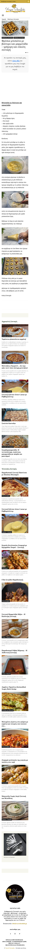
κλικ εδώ (16, 61)
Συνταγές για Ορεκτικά (7, 710)
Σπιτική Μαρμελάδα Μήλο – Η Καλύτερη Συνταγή (13, 615)
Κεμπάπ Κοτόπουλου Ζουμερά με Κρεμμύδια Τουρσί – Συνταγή (14, 546)
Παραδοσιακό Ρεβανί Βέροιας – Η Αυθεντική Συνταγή (14, 651)
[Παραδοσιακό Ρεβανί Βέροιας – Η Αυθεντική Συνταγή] (15, 665)
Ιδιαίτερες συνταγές (13, 19)
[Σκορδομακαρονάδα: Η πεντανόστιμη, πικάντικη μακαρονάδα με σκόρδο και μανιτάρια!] (15, 441)
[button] (3, 15)
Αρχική (4, 19)
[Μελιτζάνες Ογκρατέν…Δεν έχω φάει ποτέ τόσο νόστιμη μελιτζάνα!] (15, 357)
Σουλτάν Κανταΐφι (9, 423)
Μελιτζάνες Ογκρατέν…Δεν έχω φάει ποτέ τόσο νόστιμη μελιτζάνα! (15, 367)
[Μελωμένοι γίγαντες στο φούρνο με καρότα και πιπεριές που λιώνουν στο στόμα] (15, 738)
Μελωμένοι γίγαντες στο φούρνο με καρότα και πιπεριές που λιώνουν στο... (15, 724)
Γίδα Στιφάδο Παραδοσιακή (12, 580)
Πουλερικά (4, 568)
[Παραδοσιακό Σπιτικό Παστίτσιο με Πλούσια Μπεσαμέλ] (15, 487)
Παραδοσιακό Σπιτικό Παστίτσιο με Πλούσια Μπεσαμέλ (14, 474)
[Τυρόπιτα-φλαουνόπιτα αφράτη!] (15, 330)
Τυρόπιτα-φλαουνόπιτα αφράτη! (14, 339)
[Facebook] (10, 934)
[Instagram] (15, 934)
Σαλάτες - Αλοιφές (6, 391)
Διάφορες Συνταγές (19, 37)
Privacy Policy (14, 943)
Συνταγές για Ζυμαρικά (7, 447)
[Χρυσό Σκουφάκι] (15, 8)
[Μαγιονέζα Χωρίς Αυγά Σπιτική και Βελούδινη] (15, 811)
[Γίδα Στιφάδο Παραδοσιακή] (15, 592)
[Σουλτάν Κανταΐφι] (15, 414)
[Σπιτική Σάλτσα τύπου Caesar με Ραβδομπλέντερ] (15, 386)
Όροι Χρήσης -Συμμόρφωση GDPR (14, 941)
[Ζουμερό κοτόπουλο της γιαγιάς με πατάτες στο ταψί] (15, 774)
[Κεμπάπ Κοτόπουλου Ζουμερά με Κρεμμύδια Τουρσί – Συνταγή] (15, 559)
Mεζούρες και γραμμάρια (15, 945)
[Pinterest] (19, 934)
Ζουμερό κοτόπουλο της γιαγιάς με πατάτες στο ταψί (15, 761)
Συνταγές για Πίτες (6, 336)
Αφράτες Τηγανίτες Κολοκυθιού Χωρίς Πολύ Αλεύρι (14, 688)
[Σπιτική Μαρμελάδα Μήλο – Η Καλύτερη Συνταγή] (15, 628)
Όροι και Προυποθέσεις (14, 940)
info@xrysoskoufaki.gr (19, 923)
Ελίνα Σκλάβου (5, 496)
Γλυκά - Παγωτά (6, 420)
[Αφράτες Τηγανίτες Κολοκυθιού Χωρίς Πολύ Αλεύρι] (15, 701)
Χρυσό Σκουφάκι (10, 948)
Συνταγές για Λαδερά (7, 363)
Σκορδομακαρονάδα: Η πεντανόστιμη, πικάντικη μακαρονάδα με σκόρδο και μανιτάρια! (12, 453)
